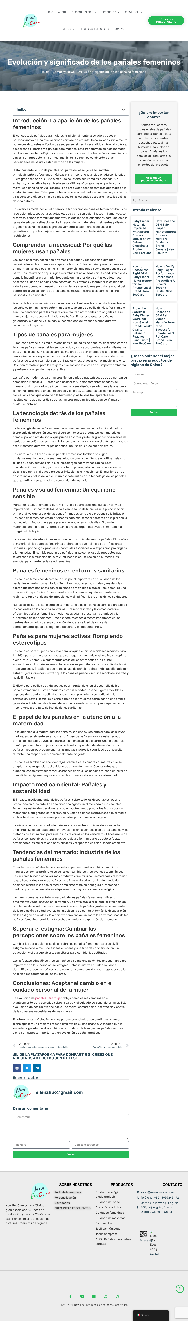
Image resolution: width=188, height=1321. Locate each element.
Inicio (49, 12)
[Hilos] (117, 1296)
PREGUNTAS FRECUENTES (94, 29)
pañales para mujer (48, 998)
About (62, 12)
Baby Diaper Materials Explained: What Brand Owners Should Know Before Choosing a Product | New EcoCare (141, 237)
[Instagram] (105, 1296)
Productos (109, 12)
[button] (123, 109)
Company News (64, 72)
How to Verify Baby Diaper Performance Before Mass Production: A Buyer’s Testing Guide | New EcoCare (165, 281)
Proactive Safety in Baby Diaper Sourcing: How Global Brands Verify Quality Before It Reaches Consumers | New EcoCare (142, 326)
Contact (120, 29)
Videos (66, 29)
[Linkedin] (94, 1296)
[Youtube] (82, 1296)
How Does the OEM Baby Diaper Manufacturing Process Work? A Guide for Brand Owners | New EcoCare (166, 237)
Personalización (82, 12)
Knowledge (131, 12)
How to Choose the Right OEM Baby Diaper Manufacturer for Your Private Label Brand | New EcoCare (142, 281)
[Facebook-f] (70, 1296)
